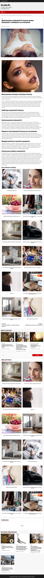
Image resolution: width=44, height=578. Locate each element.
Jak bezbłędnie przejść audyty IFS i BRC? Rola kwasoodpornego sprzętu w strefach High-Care (22, 548)
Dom (4, 343)
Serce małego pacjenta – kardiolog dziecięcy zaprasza (10, 325)
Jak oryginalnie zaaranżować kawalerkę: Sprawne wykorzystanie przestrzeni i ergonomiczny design (21, 347)
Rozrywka (33, 343)
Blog (2, 18)
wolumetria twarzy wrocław (23, 148)
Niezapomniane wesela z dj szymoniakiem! (33, 324)
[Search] (42, 12)
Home (22, 525)
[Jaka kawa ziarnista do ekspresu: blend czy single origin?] (7, 337)
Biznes (3, 566)
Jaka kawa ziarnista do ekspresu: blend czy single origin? (7, 346)
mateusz (8, 26)
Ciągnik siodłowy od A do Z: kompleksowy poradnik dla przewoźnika (7, 569)
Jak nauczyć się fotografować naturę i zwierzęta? (36, 346)
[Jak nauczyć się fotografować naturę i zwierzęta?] (36, 337)
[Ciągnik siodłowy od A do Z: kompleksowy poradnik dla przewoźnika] (7, 560)
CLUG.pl (5, 5)
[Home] (2, 12)
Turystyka (37, 343)
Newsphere (24, 576)
